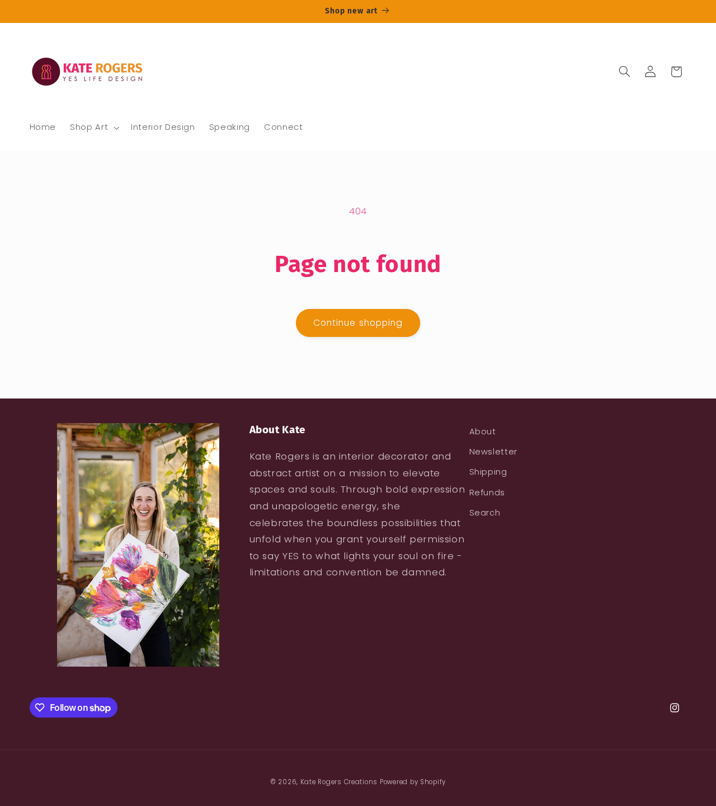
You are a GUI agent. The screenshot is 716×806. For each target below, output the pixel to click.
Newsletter (493, 451)
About (482, 431)
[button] (93, 127)
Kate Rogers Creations (339, 781)
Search (485, 512)
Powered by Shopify (413, 781)
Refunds (487, 492)
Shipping (488, 471)
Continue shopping (358, 322)
